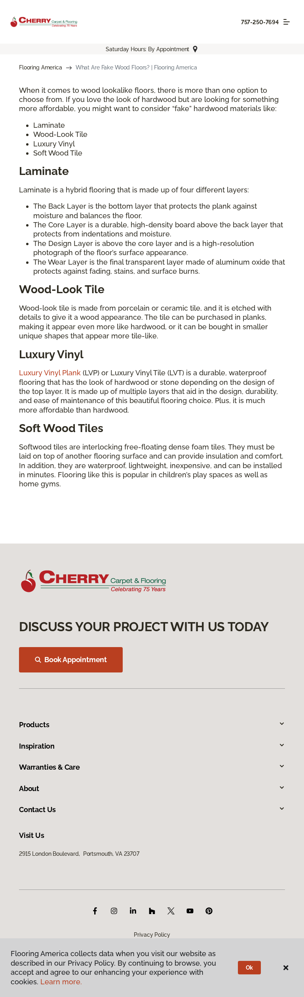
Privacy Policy (152, 935)
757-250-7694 (260, 22)
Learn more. (61, 982)
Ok (249, 967)
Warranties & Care (49, 767)
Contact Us (37, 809)
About (29, 788)
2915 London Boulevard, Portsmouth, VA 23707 (79, 854)
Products (34, 724)
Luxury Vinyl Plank (50, 373)
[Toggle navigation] (286, 22)
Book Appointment (75, 659)
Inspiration (37, 746)
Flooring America (40, 67)
